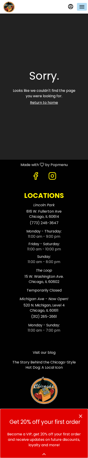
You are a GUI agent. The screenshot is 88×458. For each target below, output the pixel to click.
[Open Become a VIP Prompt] (44, 454)
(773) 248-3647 (44, 223)
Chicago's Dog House (44, 390)
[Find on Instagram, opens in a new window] (52, 176)
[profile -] (70, 6)
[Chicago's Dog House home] (23, 6)
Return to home (44, 102)
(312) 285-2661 (44, 316)
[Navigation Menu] (82, 7)
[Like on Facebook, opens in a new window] (36, 176)
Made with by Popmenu (35, 164)
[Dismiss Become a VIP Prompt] (80, 416)
